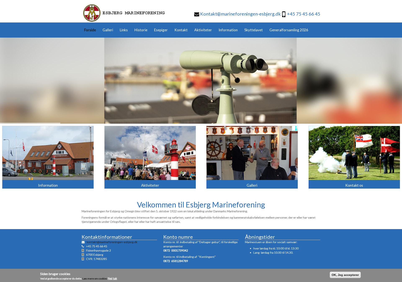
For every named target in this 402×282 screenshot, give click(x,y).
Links (124, 30)
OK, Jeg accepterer (345, 275)
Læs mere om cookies (94, 278)
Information (228, 30)
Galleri (108, 30)
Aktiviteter (203, 30)
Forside (90, 30)
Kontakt (181, 30)
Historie (140, 30)
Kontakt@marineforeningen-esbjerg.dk (240, 14)
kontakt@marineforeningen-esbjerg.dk (112, 242)
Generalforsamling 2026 (288, 30)
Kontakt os (354, 185)
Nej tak (112, 278)
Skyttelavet (253, 30)
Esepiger (161, 30)
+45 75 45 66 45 (303, 14)
